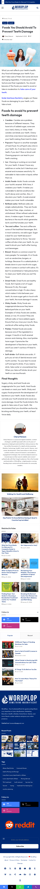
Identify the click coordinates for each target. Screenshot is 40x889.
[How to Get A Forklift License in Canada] (7, 654)
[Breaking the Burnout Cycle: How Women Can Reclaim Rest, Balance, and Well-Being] (29, 587)
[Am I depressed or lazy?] (29, 538)
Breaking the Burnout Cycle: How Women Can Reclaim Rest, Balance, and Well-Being (29, 597)
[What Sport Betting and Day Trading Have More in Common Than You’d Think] (7, 746)
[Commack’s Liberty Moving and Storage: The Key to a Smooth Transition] (7, 738)
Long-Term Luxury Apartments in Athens (14, 775)
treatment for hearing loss (24, 785)
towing (12, 785)
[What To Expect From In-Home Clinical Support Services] (10, 564)
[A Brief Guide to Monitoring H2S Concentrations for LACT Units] (7, 663)
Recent (30, 635)
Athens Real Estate (8, 768)
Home (5, 18)
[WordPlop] (20, 8)
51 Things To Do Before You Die (26, 669)
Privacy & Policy (14, 860)
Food (10, 18)
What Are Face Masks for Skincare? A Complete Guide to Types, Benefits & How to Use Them (10, 549)
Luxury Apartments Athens (10, 778)
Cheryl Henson (9, 36)
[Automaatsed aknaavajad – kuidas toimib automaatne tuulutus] (20, 753)
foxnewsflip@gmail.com (16, 723)
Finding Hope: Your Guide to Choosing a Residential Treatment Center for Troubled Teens (10, 598)
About (6, 860)
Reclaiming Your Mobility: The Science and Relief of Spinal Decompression (28, 573)
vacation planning (8, 789)
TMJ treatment (7, 782)
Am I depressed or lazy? (29, 545)
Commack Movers (22, 768)
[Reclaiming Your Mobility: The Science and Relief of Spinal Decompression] (29, 564)
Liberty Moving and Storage (11, 771)
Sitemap (20, 863)
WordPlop (33, 857)
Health (11, 23)
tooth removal (18, 782)
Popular (10, 635)
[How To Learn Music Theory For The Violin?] (7, 681)
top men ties (29, 782)
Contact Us (32, 860)
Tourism (5, 785)
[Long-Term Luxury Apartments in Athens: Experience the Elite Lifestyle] (20, 738)
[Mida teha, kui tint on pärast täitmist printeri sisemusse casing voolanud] (7, 753)
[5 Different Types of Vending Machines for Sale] (7, 645)
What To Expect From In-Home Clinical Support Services (10, 572)
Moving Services (25, 778)
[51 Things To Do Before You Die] (7, 672)
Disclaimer (24, 860)
